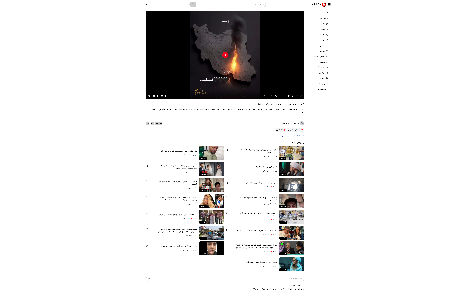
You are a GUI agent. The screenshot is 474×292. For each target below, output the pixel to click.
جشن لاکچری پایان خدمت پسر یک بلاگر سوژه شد (179, 151)
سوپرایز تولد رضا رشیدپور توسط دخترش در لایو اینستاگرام (255, 230)
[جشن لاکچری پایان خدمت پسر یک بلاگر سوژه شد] (211, 153)
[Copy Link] (152, 123)
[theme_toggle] (147, 4)
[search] (192, 4)
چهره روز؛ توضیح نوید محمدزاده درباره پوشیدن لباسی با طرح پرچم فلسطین (256, 198)
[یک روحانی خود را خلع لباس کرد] (291, 169)
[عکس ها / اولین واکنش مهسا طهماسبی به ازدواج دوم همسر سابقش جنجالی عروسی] (211, 169)
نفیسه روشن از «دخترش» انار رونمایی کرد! (261, 262)
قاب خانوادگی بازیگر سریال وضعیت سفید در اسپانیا (178, 214)
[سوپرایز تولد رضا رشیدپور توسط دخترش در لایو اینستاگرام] (291, 233)
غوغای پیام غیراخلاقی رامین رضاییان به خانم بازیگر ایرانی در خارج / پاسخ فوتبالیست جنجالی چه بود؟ (176, 198)
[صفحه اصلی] (317, 4)
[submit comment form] (149, 278)
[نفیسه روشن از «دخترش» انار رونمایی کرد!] (291, 264)
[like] (161, 123)
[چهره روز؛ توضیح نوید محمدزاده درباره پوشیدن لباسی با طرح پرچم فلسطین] (291, 201)
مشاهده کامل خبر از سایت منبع (292, 136)
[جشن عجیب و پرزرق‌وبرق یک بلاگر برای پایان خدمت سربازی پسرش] (291, 153)
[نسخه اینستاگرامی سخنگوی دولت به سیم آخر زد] (211, 248)
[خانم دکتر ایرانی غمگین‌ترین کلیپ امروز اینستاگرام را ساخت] (291, 217)
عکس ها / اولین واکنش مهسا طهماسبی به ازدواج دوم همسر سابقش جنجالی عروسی (178, 167)
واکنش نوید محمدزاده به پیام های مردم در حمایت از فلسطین (178, 182)
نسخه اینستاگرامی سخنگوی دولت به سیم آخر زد (179, 246)
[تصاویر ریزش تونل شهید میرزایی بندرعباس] (291, 185)
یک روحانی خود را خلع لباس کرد (265, 167)
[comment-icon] (147, 123)
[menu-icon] (329, 4)
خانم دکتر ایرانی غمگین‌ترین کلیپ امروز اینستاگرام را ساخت (258, 214)
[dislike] (157, 123)
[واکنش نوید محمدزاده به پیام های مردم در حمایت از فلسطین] (211, 185)
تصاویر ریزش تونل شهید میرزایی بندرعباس (261, 183)
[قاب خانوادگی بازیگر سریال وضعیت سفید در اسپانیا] (211, 217)
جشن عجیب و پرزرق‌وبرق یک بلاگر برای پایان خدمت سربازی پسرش (257, 151)
